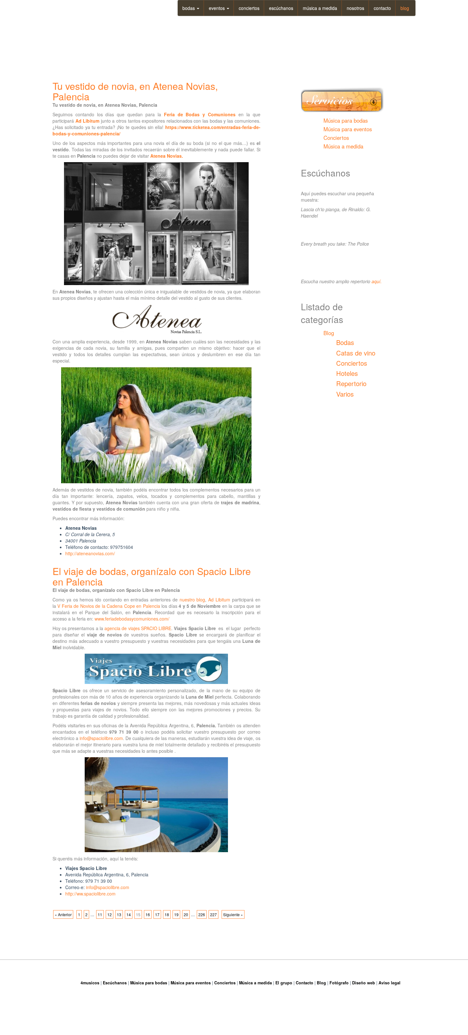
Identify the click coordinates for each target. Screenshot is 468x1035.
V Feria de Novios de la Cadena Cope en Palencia (108, 606)
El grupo (283, 983)
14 (128, 914)
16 (147, 914)
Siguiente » (233, 914)
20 (186, 914)
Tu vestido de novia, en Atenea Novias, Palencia (135, 91)
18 (167, 914)
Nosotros (355, 8)
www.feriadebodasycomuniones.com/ (132, 618)
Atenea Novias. (166, 156)
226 (201, 914)
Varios (345, 394)
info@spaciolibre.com (101, 738)
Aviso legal (390, 983)
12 (109, 914)
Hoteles (347, 373)
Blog (405, 8)
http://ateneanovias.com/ (90, 553)
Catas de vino (355, 352)
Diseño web (363, 983)
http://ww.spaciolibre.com (90, 893)
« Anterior (63, 914)
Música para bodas (345, 120)
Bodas (189, 8)
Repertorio (351, 383)
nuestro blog (192, 599)
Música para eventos (347, 129)
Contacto (382, 8)
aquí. (377, 281)
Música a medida (320, 8)
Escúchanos (281, 8)
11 (100, 914)
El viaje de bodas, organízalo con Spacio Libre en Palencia (152, 576)
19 (176, 914)
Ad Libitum (87, 121)
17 (157, 914)
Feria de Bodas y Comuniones (200, 114)
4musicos (90, 983)
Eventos (217, 8)
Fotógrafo (339, 983)
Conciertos (249, 8)
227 (213, 914)
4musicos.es (84, 6)
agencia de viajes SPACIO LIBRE (137, 628)
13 (119, 914)
